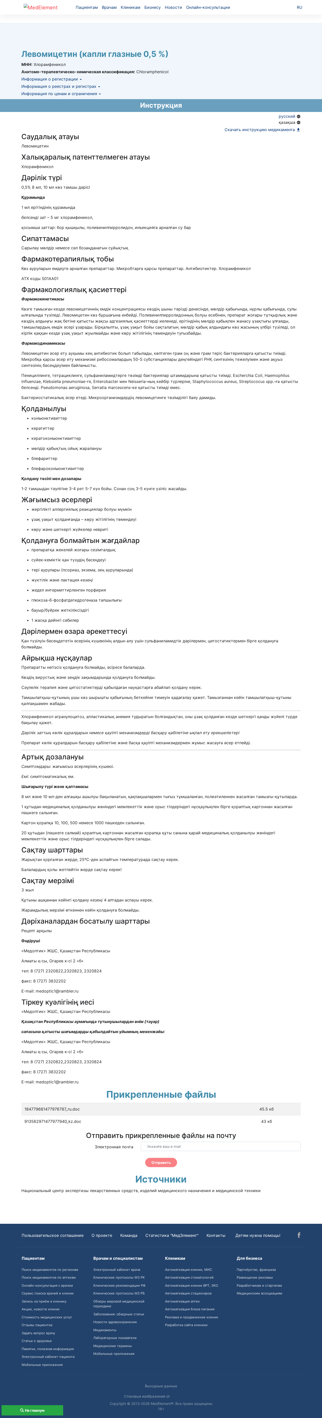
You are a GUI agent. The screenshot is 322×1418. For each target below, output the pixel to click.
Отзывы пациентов (37, 1325)
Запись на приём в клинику (44, 1301)
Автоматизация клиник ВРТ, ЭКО (191, 1285)
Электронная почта (114, 1146)
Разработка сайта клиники (186, 1325)
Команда (128, 1235)
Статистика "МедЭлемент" (171, 1235)
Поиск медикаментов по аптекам (49, 1277)
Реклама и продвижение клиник (191, 1317)
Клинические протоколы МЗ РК (119, 1277)
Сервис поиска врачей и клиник (48, 1293)
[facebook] (299, 1235)
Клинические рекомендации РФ (119, 1285)
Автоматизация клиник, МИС (188, 1270)
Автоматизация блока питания (189, 1309)
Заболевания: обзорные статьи (118, 1314)
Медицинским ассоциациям (259, 1293)
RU (299, 7)
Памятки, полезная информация (48, 1349)
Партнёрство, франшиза (256, 1270)
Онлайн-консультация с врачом (47, 1285)
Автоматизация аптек (182, 1301)
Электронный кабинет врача (116, 1270)
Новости (173, 7)
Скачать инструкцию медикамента (260, 129)
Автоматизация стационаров (188, 1293)
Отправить (161, 1162)
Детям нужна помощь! (257, 1235)
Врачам (109, 7)
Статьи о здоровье (37, 1341)
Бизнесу (152, 7)
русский (288, 116)
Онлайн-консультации (208, 7)
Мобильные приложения (42, 1365)
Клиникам (130, 7)
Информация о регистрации (50, 79)
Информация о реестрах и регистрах (59, 86)
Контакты (216, 1235)
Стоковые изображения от (147, 1396)
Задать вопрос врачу (38, 1333)
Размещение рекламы (255, 1277)
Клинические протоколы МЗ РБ (119, 1293)
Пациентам (87, 7)
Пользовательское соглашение (53, 1235)
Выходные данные (161, 1386)
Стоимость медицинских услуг (47, 1317)
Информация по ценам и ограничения (59, 93)
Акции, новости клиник (41, 1309)
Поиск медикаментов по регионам (50, 1270)
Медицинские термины (112, 1346)
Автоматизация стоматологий (189, 1277)
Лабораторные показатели (115, 1338)
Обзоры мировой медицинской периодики (118, 1303)
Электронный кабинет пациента (48, 1357)
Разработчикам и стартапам (259, 1285)
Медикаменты (104, 1330)
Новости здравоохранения (115, 1322)
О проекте (102, 1235)
